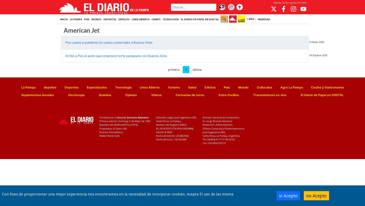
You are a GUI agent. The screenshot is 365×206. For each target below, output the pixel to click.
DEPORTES (109, 19)
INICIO (64, 19)
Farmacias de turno (190, 95)
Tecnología (123, 87)
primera (173, 70)
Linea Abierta (149, 87)
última (197, 70)
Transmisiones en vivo (269, 95)
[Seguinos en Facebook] (284, 9)
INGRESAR (264, 19)
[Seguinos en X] (274, 9)
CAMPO (156, 19)
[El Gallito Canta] (222, 7)
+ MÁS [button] (250, 19)
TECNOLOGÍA (171, 19)
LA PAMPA (76, 19)
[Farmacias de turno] (239, 7)
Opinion (131, 95)
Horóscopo (76, 95)
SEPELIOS (124, 19)
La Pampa (28, 87)
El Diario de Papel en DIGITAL (200, 19)
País (227, 87)
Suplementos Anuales (37, 95)
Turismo (174, 87)
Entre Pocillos (229, 95)
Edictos (210, 87)
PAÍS (87, 19)
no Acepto (316, 196)
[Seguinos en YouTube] (303, 9)
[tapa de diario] (231, 7)
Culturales (264, 87)
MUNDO (96, 19)
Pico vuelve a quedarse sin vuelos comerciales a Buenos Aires (108, 42)
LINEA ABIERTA (141, 19)
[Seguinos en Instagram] (293, 9)
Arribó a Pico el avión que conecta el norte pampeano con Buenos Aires (116, 56)
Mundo (243, 87)
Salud (192, 87)
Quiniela (105, 95)
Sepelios (50, 87)
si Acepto (288, 196)
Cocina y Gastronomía (327, 87)
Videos (156, 95)
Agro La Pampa (291, 87)
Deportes (72, 87)
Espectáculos (97, 87)
